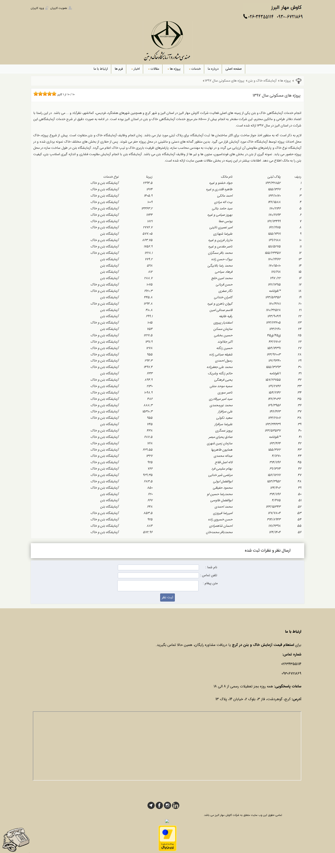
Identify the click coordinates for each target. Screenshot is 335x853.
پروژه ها (175, 69)
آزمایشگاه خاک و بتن (262, 80)
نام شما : (211, 567)
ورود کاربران (37, 8)
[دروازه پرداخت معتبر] (167, 850)
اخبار (137, 69)
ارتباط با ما (100, 69)
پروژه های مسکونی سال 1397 (224, 80)
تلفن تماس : (208, 575)
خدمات (196, 69)
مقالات (154, 69)
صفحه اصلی (233, 69)
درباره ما (213, 69)
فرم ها (119, 69)
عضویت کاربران (58, 8)
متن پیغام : (210, 583)
